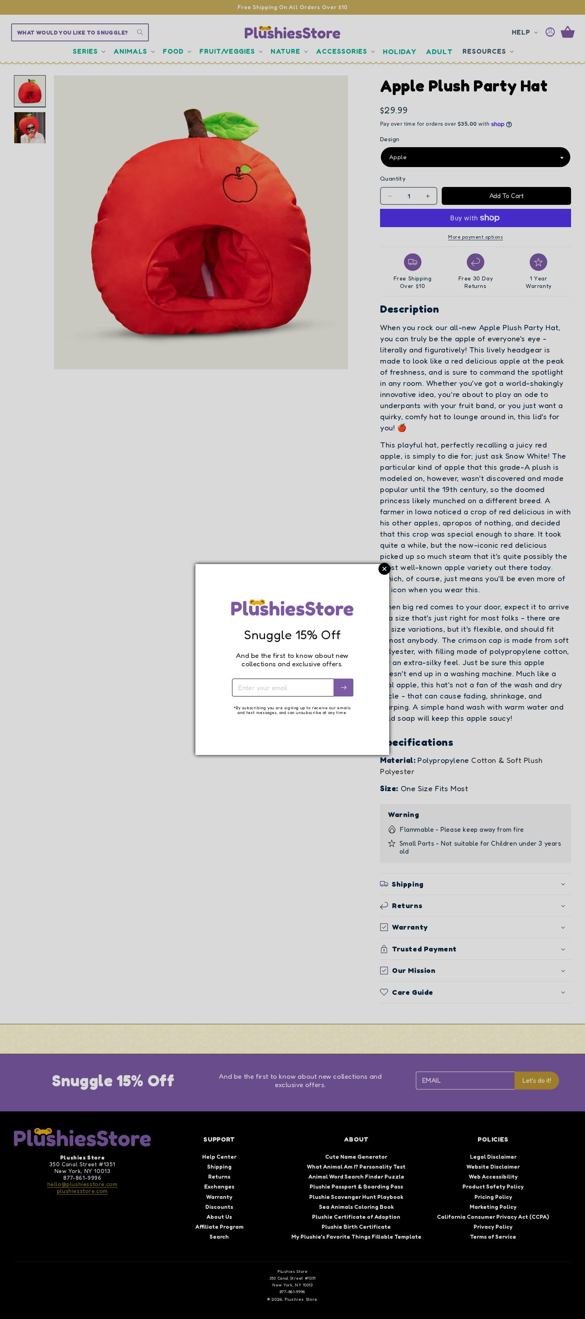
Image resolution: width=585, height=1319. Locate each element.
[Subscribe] (343, 687)
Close (384, 569)
